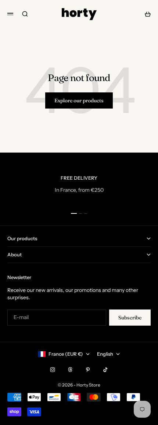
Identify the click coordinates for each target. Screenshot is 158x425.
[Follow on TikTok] (105, 370)
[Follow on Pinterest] (88, 370)
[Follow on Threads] (70, 370)
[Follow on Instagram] (52, 370)
